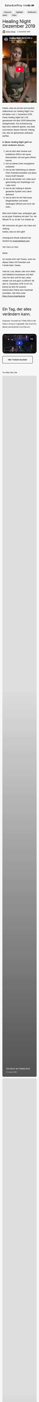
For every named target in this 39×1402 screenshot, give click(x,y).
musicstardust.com (21, 241)
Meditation (32, 12)
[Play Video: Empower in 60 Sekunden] (19, 343)
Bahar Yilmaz (10, 32)
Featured (7, 12)
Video (14, 15)
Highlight (19, 12)
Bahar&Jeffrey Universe (19, 5)
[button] (33, 5)
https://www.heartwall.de (13, 296)
